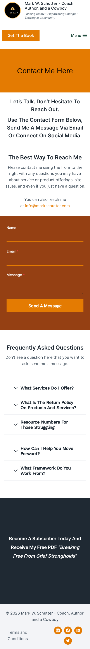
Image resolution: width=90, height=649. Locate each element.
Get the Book (20, 35)
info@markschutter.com (47, 205)
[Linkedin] (78, 630)
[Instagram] (58, 630)
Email (13, 251)
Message (16, 275)
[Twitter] (68, 641)
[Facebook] (68, 630)
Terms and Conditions (18, 635)
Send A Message (45, 305)
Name (11, 227)
